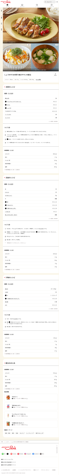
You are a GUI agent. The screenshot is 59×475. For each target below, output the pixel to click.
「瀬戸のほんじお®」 (11, 208)
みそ (6, 305)
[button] (50, 1)
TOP (2, 441)
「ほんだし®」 (10, 205)
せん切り (41, 228)
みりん (8, 104)
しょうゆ (9, 108)
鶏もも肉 (7, 98)
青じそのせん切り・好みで (11, 215)
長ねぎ (6, 289)
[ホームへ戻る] (6, 2)
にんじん (7, 192)
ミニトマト (7, 117)
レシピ (7, 441)
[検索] (45, 2)
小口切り (16, 319)
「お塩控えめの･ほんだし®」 (13, 298)
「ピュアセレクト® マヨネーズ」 (14, 101)
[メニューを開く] (57, 2)
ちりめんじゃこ (8, 195)
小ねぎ (6, 292)
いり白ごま (7, 211)
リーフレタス (8, 114)
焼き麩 (6, 302)
